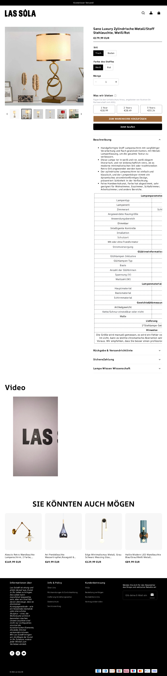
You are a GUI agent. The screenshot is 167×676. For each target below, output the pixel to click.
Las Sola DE (19, 672)
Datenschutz (53, 601)
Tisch (98, 53)
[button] (143, 13)
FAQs (87, 587)
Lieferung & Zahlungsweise (59, 597)
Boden (111, 53)
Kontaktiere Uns (92, 597)
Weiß (98, 67)
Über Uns (51, 587)
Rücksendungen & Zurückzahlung (62, 592)
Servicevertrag (54, 606)
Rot (109, 67)
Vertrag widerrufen (94, 601)
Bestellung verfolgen (94, 592)
